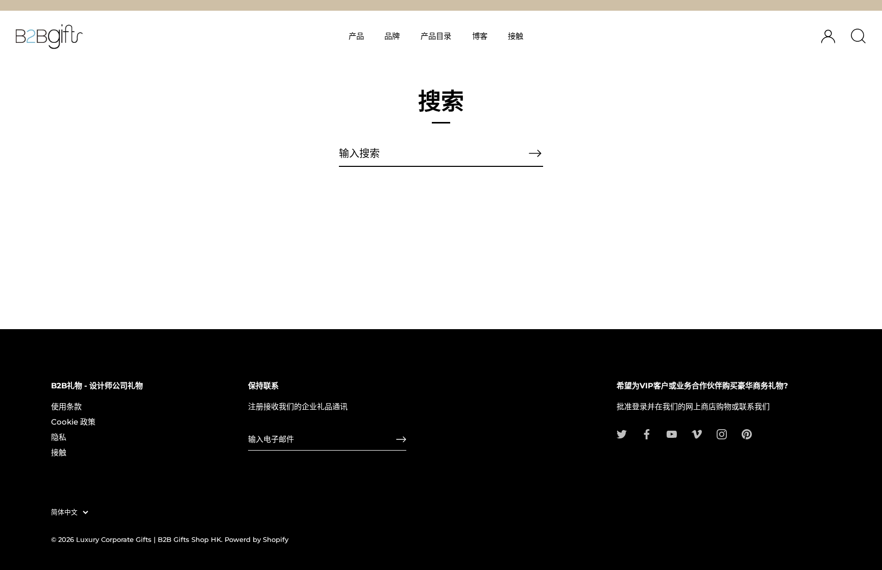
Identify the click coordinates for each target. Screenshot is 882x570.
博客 (479, 36)
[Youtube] (672, 433)
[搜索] (858, 36)
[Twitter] (622, 433)
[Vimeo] (697, 433)
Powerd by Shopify (256, 539)
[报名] (401, 439)
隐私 (58, 437)
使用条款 (66, 406)
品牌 (392, 36)
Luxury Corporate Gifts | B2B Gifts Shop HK (148, 539)
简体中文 (64, 512)
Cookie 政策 (73, 422)
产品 (356, 36)
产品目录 (436, 36)
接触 (515, 36)
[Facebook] (647, 433)
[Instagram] (722, 433)
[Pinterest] (747, 433)
